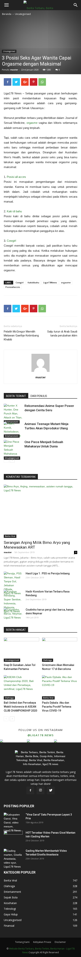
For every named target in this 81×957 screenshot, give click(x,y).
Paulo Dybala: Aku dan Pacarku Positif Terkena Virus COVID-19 (56, 706)
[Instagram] (40, 790)
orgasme (32, 122)
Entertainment (11, 436)
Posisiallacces (12, 287)
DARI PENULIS (39, 395)
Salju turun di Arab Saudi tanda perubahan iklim (62, 333)
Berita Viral (10, 536)
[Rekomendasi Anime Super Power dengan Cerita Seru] (13, 413)
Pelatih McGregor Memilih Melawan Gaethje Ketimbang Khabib (21, 335)
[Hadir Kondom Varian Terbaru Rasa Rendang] (13, 601)
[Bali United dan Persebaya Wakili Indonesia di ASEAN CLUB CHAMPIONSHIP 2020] (21, 687)
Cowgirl (11, 240)
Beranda (6, 14)
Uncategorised (23, 14)
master (14, 69)
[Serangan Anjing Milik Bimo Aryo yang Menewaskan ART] (40, 511)
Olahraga (47, 660)
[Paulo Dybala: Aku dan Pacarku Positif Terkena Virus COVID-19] (59, 687)
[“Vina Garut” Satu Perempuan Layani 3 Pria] (13, 822)
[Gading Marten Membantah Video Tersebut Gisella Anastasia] (13, 859)
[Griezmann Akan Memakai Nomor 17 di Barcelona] (59, 649)
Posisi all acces (16, 176)
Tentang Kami (22, 942)
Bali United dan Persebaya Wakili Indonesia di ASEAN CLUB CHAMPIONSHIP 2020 (20, 706)
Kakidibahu (33, 282)
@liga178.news (41, 735)
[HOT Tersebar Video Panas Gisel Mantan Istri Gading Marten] (13, 837)
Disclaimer (60, 942)
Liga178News (50, 282)
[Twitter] (50, 790)
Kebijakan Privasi (42, 942)
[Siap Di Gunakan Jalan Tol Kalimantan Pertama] (21, 649)
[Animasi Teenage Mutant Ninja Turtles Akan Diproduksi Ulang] (13, 430)
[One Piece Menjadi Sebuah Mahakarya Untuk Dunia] (13, 450)
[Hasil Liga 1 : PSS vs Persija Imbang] (13, 583)
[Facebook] (30, 790)
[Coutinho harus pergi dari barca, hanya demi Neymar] (13, 614)
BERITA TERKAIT (16, 395)
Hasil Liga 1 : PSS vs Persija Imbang (48, 573)
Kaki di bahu (14, 211)
